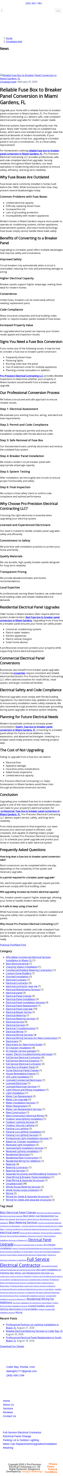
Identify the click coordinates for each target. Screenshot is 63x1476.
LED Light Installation (18, 1076)
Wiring (9, 1193)
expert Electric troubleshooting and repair (29, 1054)
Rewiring (11, 1164)
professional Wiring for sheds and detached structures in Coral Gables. (27, 1289)
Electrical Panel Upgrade (19, 1009)
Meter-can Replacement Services (24, 1109)
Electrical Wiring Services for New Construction (31, 1038)
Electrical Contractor (17, 983)
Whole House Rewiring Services (23, 1186)
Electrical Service (15, 1021)
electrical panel (14, 992)
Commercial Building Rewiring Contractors (29, 970)
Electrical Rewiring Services (20, 1018)
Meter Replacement (16, 1106)
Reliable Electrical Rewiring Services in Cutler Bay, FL (34, 1331)
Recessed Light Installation (20, 1144)
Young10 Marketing (31, 1471)
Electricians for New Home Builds (24, 1044)
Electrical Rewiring (16, 1015)
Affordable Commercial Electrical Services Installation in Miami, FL (28, 959)
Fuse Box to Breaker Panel (20, 1067)
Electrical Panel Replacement (21, 1005)
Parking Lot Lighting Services (22, 1135)
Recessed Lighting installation (22, 1151)
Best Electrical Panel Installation (48, 1213)
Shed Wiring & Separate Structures (25, 1180)
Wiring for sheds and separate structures (28, 1199)
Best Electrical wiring (17, 963)
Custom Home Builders (18, 973)
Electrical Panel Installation (20, 999)
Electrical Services (15, 1025)
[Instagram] (13, 1383)
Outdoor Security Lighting (20, 1125)
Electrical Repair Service (19, 1012)
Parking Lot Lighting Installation (24, 1131)
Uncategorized (14, 41)
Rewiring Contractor (17, 1167)
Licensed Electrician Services (21, 1086)
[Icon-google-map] (6, 1383)
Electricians (12, 1041)
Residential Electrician (18, 1154)
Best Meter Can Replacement (39, 1215)
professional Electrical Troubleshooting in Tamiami (29, 1280)
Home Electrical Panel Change (22, 1070)
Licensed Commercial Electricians (24, 1080)
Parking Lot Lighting (17, 1128)
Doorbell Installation (17, 976)
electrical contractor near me (21, 986)
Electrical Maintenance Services (23, 989)
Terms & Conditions (51, 1470)
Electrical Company (16, 979)
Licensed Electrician (16, 1083)
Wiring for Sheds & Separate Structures (27, 1196)
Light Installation (15, 1093)
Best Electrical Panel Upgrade (11, 1216)
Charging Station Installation (22, 966)
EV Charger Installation (18, 1047)
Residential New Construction (22, 1157)
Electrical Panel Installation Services (25, 1002)
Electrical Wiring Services (19, 1034)
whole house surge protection (22, 1190)
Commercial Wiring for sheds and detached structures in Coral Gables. (32, 1229)
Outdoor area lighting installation (24, 1118)
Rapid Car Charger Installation (22, 1141)
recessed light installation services (24, 1148)
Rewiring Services (15, 1170)
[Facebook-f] (20, 1383)
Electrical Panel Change (18, 996)
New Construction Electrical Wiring (25, 1115)
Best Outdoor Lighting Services (27, 1219)
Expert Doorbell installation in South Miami (16, 1252)
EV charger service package (21, 1051)
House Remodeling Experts (21, 1073)
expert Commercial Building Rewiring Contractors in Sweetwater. (38, 1248)
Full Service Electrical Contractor (23, 1057)
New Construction (16, 1112)
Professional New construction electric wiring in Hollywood (32, 1286)
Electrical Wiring (14, 1031)
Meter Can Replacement (19, 1096)
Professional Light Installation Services (27, 1138)
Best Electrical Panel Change (18, 1212)
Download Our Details (12, 1346)
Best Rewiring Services (23, 1222)
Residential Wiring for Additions (23, 1161)
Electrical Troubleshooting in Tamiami (28, 1245)
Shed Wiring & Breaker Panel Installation (28, 1177)
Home (9, 38)
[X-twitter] (27, 1383)
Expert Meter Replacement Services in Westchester (27, 1255)
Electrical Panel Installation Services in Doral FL (25, 1236)
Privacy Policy (52, 1465)
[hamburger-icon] (58, 11)
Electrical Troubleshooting (20, 1028)
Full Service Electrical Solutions (22, 1060)
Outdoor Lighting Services (20, 1122)
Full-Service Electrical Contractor (23, 1064)
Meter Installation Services (20, 1102)
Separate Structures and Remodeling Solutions (31, 1173)
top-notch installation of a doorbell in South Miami (32, 1303)
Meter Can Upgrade (17, 1099)
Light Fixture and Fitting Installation (25, 1089)
